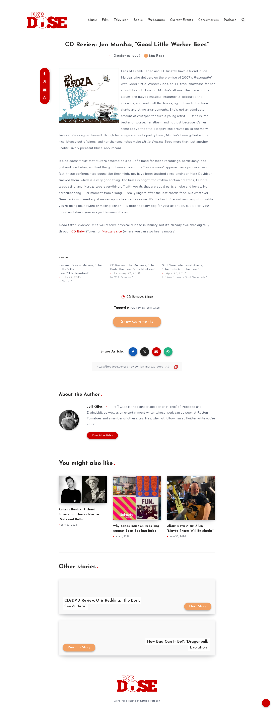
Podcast (230, 20)
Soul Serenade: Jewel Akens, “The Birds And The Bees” (182, 267)
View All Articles (102, 435)
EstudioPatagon (150, 700)
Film (105, 20)
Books (138, 20)
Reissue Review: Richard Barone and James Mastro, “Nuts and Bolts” (79, 514)
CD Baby (78, 231)
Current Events (181, 20)
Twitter (191, 418)
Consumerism (208, 20)
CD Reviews (135, 297)
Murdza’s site (112, 231)
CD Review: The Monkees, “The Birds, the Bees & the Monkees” (132, 267)
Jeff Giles (153, 308)
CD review (138, 308)
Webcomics (156, 20)
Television (121, 20)
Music (92, 20)
